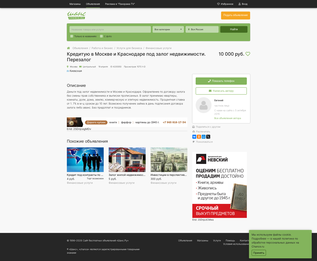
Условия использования (236, 244)
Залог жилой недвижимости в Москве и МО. (138, 174)
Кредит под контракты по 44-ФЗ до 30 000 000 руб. (101, 174)
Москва (74, 66)
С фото (108, 36)
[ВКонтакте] (194, 137)
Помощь (230, 240)
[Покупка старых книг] (127, 122)
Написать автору (223, 90)
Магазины (75, 3)
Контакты (245, 240)
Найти (234, 29)
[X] (208, 137)
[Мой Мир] (204, 137)
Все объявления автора (227, 118)
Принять (258, 252)
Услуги (217, 240)
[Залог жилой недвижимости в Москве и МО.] (127, 159)
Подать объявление (235, 15)
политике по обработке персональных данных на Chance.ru (275, 242)
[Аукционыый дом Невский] (219, 184)
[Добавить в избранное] (248, 54)
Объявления (93, 3)
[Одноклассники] (199, 137)
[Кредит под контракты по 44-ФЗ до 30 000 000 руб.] (85, 159)
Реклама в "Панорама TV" (120, 3)
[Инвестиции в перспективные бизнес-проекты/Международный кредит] (169, 159)
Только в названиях (85, 36)
